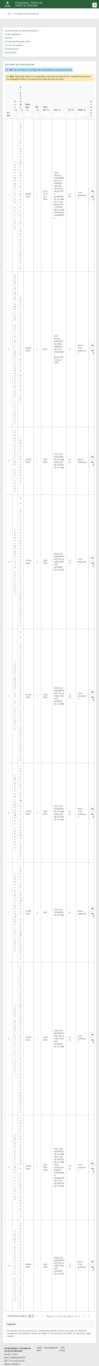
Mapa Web (39, 1349)
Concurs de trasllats (14, 45)
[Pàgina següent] (84, 1316)
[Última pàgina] (89, 1316)
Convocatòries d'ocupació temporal (21, 30)
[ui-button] (94, 5)
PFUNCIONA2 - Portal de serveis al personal (28, 4)
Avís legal (62, 1349)
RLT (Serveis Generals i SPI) (17, 41)
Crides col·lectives (12, 34)
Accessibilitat (51, 1347)
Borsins (8, 38)
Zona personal (11, 48)
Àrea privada (10, 52)
